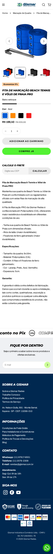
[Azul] (5, 115)
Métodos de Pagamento (14, 435)
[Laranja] (13, 115)
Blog (4, 442)
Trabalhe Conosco (11, 395)
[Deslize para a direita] (43, 41)
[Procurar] (44, 5)
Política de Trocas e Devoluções (17, 439)
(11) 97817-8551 (22, 457)
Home (5, 13)
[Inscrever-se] (47, 365)
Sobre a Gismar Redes (13, 391)
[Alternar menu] (3, 5)
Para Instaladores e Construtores (18, 432)
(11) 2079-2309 (20, 461)
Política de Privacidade (13, 398)
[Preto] (21, 115)
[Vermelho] (29, 115)
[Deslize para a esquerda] (9, 41)
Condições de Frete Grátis (15, 428)
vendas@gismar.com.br (21, 464)
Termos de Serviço (11, 402)
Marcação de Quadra (22, 13)
